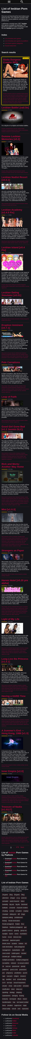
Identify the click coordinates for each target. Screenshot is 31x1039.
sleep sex (19, 989)
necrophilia (5, 963)
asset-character (14, 901)
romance (23, 976)
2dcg (10, 894)
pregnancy (9, 973)
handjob (4, 933)
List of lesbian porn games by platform (16, 41)
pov (3, 973)
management (6, 950)
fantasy (4, 920)
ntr (3, 966)
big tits (18, 904)
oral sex (8, 966)
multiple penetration (8, 960)
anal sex (23, 898)
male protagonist (19, 947)
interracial (5, 940)
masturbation (16, 950)
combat (11, 911)
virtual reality (6, 1008)
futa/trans (5, 927)
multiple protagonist (22, 960)
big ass (12, 904)
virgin (24, 1005)
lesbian (21, 943)
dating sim (13, 914)
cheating (5, 911)
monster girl (6, 956)
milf (23, 950)
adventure (5, 898)
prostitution (18, 973)
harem (11, 933)
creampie (5, 914)
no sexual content (23, 963)
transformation (6, 1002)
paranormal (15, 966)
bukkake (5, 907)
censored (12, 907)
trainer (25, 999)
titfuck (19, 999)
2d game (5, 894)
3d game (17, 894)
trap (14, 1002)
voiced (14, 1008)
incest (10, 937)
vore (19, 1008)
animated (5, 901)
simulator (26, 986)
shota (10, 986)
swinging (15, 995)
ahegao (12, 898)
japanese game (15, 940)
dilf (19, 914)
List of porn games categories (14, 43)
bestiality (5, 904)
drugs (23, 914)
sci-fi (3, 982)
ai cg (18, 898)
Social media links (10, 45)
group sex (24, 930)
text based (13, 999)
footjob (17, 924)
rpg (3, 979)
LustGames (12, 1018)
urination (10, 1005)
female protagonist (8, 924)
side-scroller (17, 986)
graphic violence (7, 930)
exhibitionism (18, 917)
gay (25, 927)
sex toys (9, 982)
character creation (22, 907)
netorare (13, 963)
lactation (14, 943)
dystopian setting (7, 917)
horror (16, 933)
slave (13, 989)
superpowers (6, 995)
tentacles (5, 999)
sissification (6, 989)
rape (3, 976)
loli (26, 943)
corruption (19, 911)
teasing (21, 995)
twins (4, 1005)
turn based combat (22, 1002)
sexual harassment (19, 982)
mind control (6, 953)
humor (4, 937)
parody (23, 966)
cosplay (25, 911)
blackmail (24, 904)
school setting (21, 979)
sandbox (8, 979)
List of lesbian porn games (13, 38)
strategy (12, 992)
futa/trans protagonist (16, 927)
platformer (5, 969)
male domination (7, 947)
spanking (5, 992)
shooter (4, 986)
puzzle (25, 973)
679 (17, 847)
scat (14, 979)
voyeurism (25, 1008)
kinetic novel (6, 943)
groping (16, 930)
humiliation (23, 933)
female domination (14, 920)
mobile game (16, 953)
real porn (9, 976)
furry (22, 924)
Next (22, 847)
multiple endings (16, 956)
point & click (14, 969)
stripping (19, 992)
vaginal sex (17, 1005)
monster (23, 953)
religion (16, 976)
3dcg (22, 894)
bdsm (22, 901)
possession (22, 969)
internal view (17, 937)
